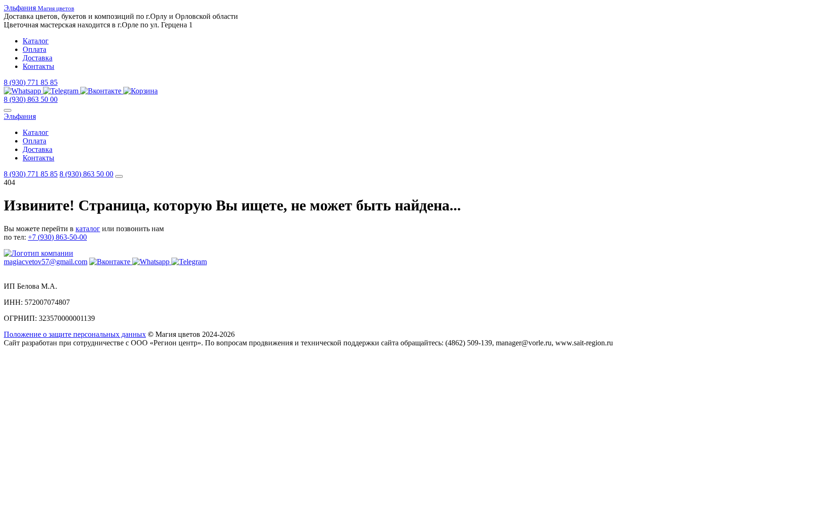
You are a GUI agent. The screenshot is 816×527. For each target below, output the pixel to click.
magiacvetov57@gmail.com (45, 262)
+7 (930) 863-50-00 (57, 237)
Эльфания (20, 116)
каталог (88, 229)
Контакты (38, 66)
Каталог (36, 41)
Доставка (37, 58)
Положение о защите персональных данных (75, 334)
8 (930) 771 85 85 (31, 82)
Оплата (34, 49)
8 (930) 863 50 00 (31, 99)
